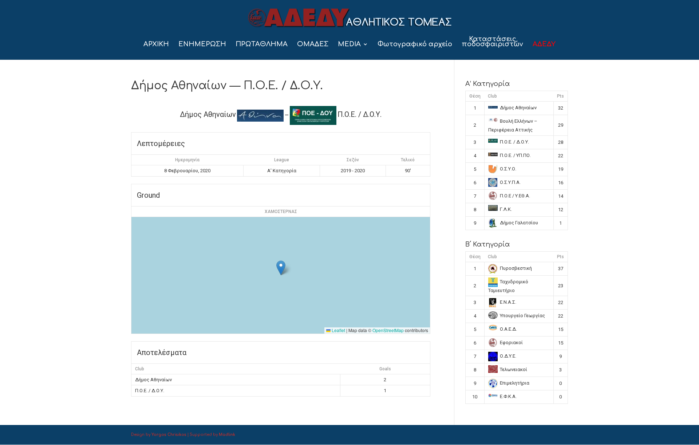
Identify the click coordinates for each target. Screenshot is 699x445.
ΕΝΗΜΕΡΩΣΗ (202, 45)
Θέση (475, 96)
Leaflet (338, 330)
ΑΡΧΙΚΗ (156, 45)
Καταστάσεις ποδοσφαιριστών (492, 42)
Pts (560, 96)
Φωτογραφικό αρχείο (415, 45)
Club (492, 96)
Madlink (227, 435)
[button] (280, 267)
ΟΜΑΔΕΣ (312, 45)
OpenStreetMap (388, 330)
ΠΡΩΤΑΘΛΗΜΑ (262, 45)
